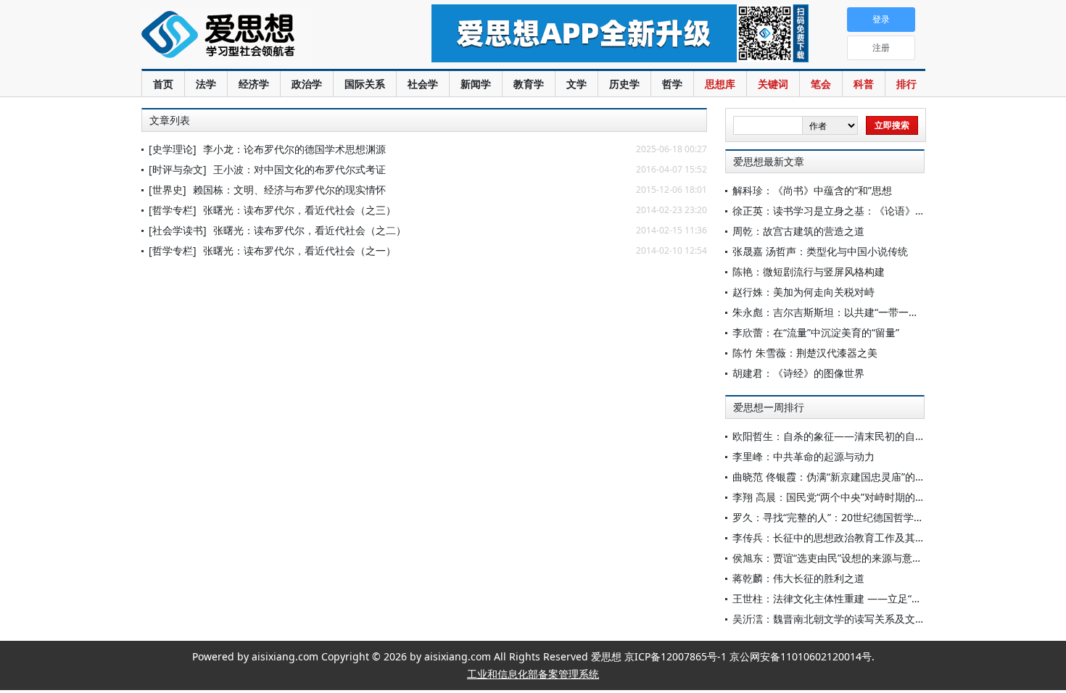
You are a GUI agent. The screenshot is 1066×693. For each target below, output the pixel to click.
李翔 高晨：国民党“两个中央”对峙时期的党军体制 (844, 497)
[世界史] (167, 189)
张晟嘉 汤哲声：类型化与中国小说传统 (820, 251)
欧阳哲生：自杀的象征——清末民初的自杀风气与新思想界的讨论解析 (889, 436)
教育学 (528, 84)
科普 (864, 84)
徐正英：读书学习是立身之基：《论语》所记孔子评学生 (859, 210)
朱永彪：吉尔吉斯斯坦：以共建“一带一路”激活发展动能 (857, 312)
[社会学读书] (178, 230)
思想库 (720, 84)
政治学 (307, 84)
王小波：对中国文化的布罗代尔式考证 (299, 169)
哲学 (672, 84)
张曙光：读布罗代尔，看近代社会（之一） (299, 250)
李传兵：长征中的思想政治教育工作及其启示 (833, 537)
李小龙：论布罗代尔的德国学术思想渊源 (294, 149)
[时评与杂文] (178, 169)
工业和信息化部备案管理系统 (533, 674)
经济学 (254, 84)
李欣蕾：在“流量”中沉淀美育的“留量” (815, 332)
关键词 (773, 84)
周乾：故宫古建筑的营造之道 (798, 231)
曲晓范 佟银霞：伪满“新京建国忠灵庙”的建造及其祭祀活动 (864, 477)
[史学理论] (173, 149)
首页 (163, 84)
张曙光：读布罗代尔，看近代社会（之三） (299, 210)
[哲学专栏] (173, 210)
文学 (576, 84)
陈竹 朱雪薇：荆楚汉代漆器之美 (804, 353)
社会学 (423, 84)
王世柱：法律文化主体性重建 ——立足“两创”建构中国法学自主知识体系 (894, 598)
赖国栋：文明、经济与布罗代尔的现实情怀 (289, 189)
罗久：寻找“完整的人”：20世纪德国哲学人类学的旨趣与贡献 (868, 517)
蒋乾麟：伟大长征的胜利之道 (798, 578)
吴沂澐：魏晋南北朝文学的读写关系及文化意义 (839, 619)
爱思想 (257, 36)
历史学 (624, 84)
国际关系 (364, 84)
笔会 (821, 84)
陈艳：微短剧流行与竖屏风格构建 (808, 271)
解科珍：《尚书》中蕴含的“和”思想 (812, 190)
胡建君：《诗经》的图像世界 (798, 373)
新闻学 (475, 84)
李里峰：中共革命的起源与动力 (803, 456)
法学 (206, 84)
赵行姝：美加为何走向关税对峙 (803, 292)
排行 (906, 84)
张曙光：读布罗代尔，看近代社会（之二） (309, 230)
